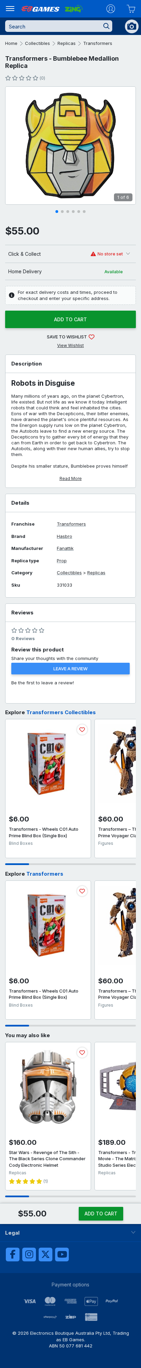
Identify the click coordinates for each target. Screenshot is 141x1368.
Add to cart (70, 319)
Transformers (97, 43)
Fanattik (65, 548)
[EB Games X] (45, 1254)
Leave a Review (70, 668)
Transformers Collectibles (61, 712)
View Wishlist (70, 345)
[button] (56, 211)
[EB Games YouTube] (62, 1254)
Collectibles (37, 43)
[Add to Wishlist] (82, 729)
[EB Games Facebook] (13, 1254)
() (42, 78)
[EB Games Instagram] (29, 1254)
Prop (62, 560)
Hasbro (64, 536)
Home (11, 43)
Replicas (66, 43)
